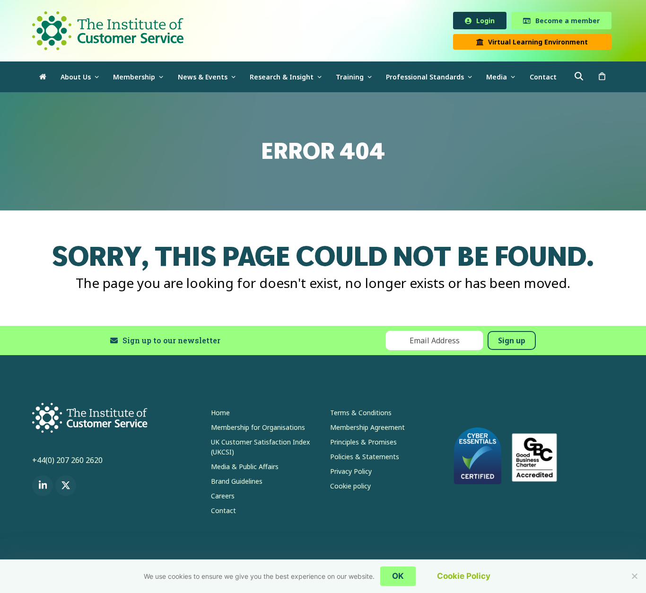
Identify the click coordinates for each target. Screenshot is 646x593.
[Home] (42, 78)
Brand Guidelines (236, 483)
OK (398, 576)
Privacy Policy (351, 473)
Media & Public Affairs (245, 468)
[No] (634, 576)
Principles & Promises (363, 443)
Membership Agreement (367, 429)
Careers (223, 497)
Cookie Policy (463, 576)
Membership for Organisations (258, 429)
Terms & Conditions (361, 414)
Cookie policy (350, 487)
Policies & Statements (364, 458)
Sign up (511, 342)
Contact (223, 512)
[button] (602, 78)
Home (220, 414)
